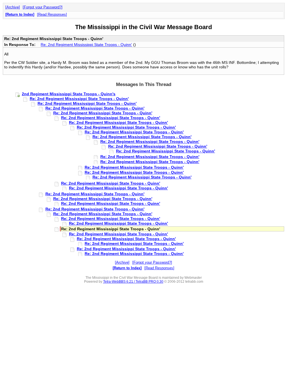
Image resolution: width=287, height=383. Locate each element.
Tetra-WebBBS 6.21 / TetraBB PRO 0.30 (133, 282)
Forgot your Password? (42, 7)
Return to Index (19, 14)
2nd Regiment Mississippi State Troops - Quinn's (68, 94)
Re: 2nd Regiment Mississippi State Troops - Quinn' (86, 44)
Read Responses (52, 14)
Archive (12, 7)
